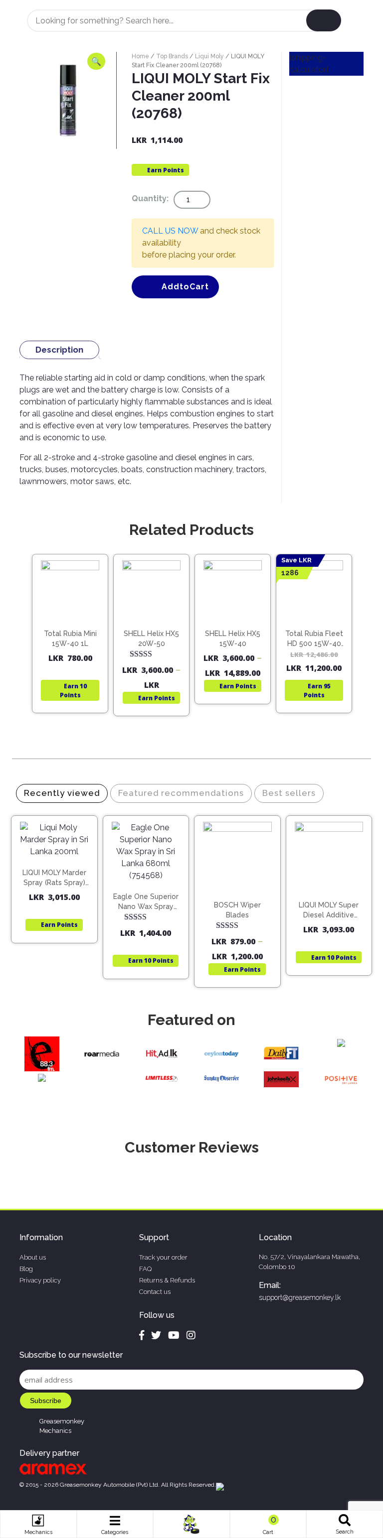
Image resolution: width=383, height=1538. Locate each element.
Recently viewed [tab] (62, 793)
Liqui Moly (209, 56)
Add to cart (58, 867)
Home (140, 56)
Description (59, 350)
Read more (74, 628)
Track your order (163, 1257)
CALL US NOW (170, 231)
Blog (26, 1269)
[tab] (59, 350)
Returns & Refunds (167, 1280)
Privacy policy (40, 1280)
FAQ (145, 1269)
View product (70, 648)
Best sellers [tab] (289, 793)
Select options (156, 630)
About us (32, 1257)
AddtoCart (185, 286)
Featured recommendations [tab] (181, 793)
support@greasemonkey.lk (300, 1297)
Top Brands (172, 56)
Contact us (155, 1291)
